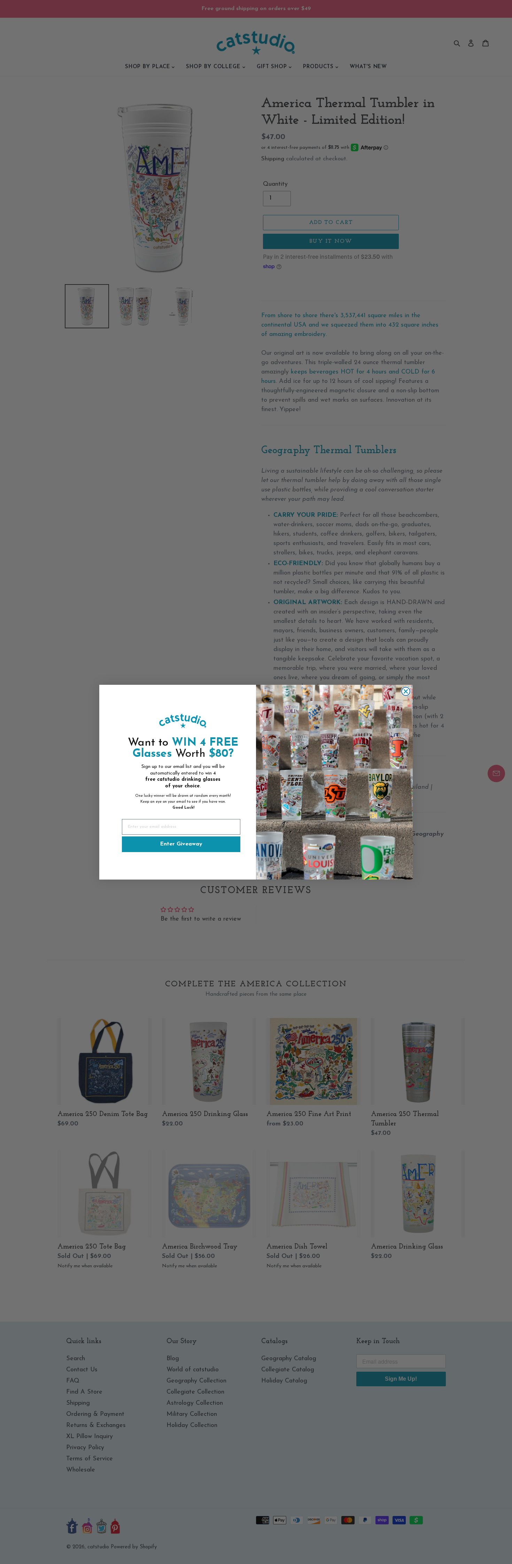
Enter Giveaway (181, 844)
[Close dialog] (406, 691)
